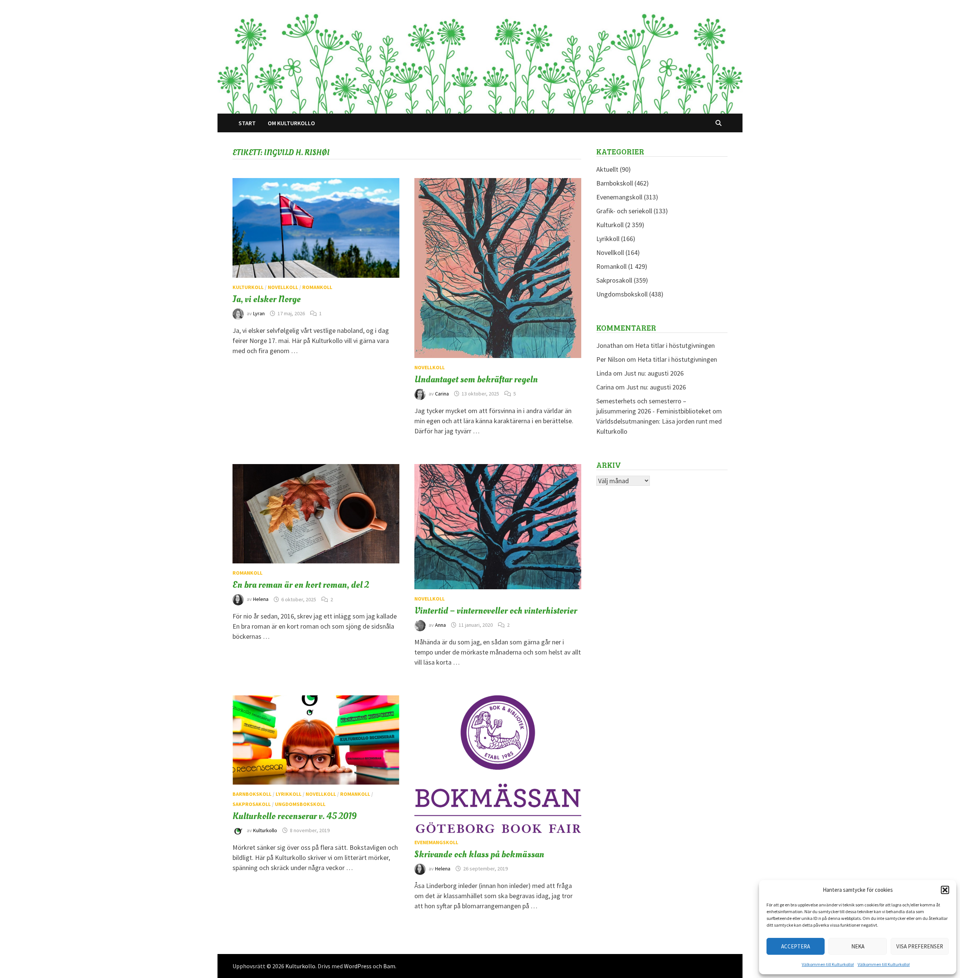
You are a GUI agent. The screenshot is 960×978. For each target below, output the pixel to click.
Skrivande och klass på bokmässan (479, 854)
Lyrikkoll (289, 794)
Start (247, 123)
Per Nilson (610, 359)
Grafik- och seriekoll (624, 211)
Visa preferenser (919, 946)
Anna (440, 625)
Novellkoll (283, 287)
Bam (389, 966)
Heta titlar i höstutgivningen (675, 345)
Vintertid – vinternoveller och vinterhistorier (495, 610)
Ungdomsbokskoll (300, 804)
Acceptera (795, 946)
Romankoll (317, 287)
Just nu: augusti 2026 (654, 373)
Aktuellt (607, 169)
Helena (260, 599)
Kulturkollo (265, 830)
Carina (442, 393)
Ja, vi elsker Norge (266, 299)
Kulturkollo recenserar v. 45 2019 (294, 816)
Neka (857, 946)
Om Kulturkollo (291, 123)
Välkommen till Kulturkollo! (828, 964)
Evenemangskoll (436, 842)
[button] (945, 890)
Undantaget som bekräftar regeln (476, 379)
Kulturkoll (248, 287)
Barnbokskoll (252, 794)
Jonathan (609, 345)
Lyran (259, 313)
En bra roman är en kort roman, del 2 (300, 584)
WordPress (358, 966)
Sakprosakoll (251, 804)
